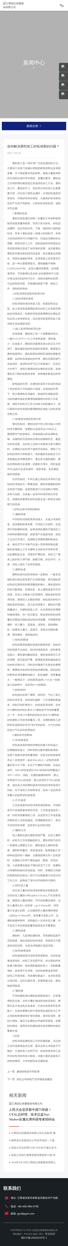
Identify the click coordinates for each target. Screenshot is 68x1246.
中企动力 (28, 1234)
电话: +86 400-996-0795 (25, 1206)
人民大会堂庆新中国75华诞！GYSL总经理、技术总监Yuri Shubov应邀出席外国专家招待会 (32, 1114)
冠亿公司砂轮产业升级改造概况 (34, 1079)
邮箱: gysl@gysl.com (22, 1213)
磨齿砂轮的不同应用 (28, 1071)
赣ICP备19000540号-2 (34, 1237)
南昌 (35, 1234)
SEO (41, 1234)
